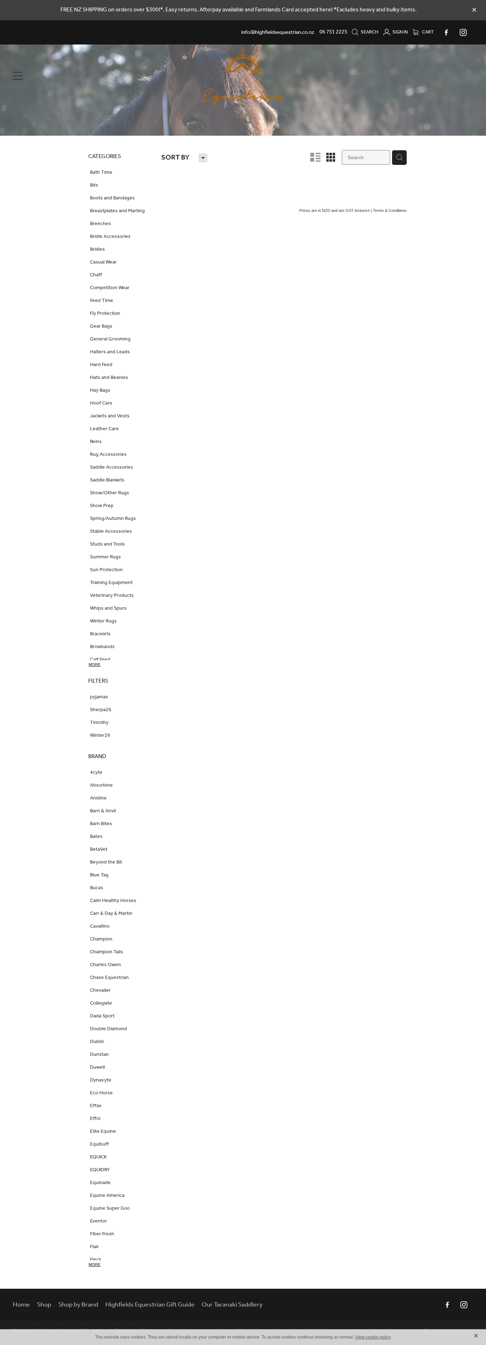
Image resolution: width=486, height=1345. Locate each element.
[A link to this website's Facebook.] (446, 32)
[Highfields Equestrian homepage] (243, 76)
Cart (427, 32)
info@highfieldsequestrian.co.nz (277, 32)
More (94, 664)
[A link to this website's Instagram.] (463, 32)
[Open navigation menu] (70, 75)
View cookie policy (373, 1337)
